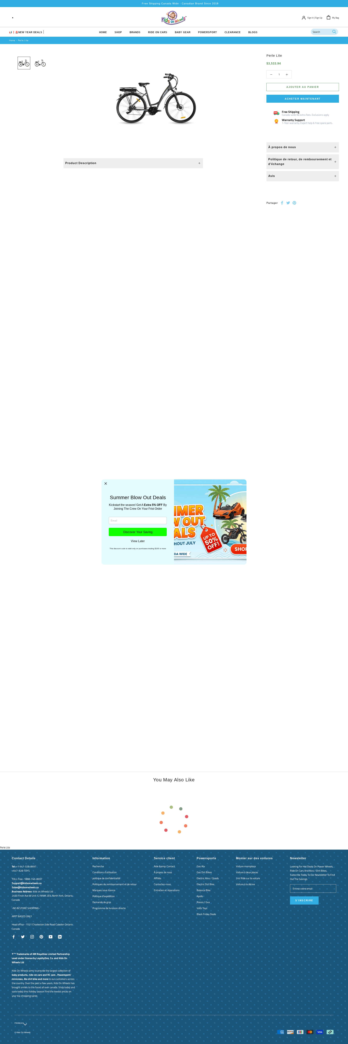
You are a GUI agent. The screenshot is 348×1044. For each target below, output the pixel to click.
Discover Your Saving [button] (137, 532)
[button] (105, 483)
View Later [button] (138, 541)
